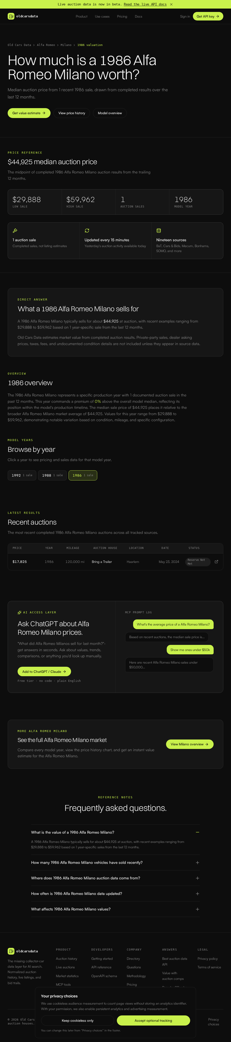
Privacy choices (213, 1021)
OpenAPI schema (104, 976)
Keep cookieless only (77, 1020)
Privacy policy (208, 958)
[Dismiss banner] (171, 4)
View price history (71, 113)
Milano (66, 45)
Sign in (185, 16)
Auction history (66, 958)
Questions (134, 967)
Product (81, 16)
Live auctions (65, 967)
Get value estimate (26, 113)
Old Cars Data (19, 45)
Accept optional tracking (153, 1020)
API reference (101, 967)
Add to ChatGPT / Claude (41, 671)
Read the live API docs (145, 4)
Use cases (102, 16)
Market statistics (67, 976)
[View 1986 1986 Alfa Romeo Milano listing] (216, 562)
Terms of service (209, 967)
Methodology (136, 976)
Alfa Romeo (46, 45)
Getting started (102, 958)
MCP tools (63, 984)
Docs (138, 16)
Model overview (110, 113)
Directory (133, 958)
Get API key (205, 16)
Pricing (122, 16)
